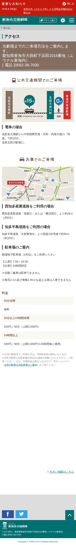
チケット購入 (49, 20)
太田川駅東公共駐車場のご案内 (20, 365)
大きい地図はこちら (61, 471)
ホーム (6, 27)
